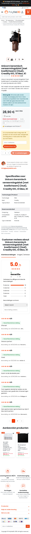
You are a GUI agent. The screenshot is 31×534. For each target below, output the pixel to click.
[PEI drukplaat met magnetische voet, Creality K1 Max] (23, 438)
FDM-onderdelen (5, 233)
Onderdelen (4, 231)
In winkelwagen (21, 153)
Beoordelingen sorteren (11, 300)
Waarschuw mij (9, 146)
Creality (11, 231)
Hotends (16, 231)
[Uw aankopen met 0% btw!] (20, 126)
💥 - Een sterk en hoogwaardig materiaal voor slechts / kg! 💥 (16, 3)
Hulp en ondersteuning (8, 509)
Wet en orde (5, 513)
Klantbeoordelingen (8, 255)
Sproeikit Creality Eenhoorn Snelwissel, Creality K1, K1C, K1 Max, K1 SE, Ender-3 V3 (7, 446)
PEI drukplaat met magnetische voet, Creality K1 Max (22, 447)
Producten (4, 506)
